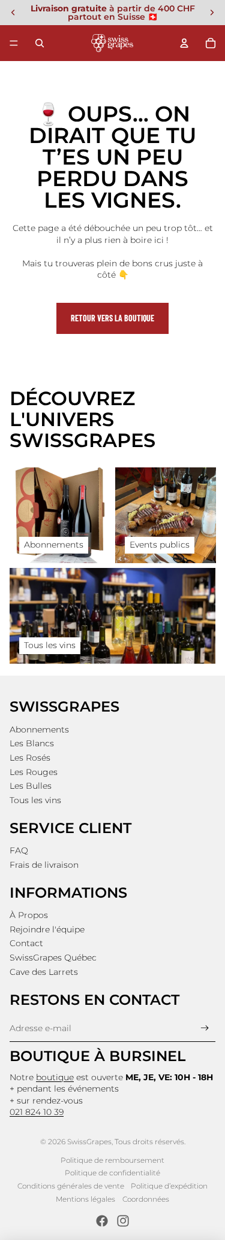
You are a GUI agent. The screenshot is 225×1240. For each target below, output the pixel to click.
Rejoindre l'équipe (47, 929)
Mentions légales (85, 1199)
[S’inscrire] (204, 1028)
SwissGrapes (89, 1141)
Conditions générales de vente (70, 1185)
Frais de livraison (44, 864)
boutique (55, 1077)
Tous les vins (35, 800)
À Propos (29, 915)
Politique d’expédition (169, 1185)
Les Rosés (30, 757)
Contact (26, 943)
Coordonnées (145, 1199)
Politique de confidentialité (112, 1172)
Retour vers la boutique (112, 318)
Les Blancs (32, 743)
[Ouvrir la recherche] (39, 43)
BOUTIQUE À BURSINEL (97, 1056)
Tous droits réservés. (150, 1141)
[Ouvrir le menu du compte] (184, 43)
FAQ (19, 850)
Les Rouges (34, 772)
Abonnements (39, 729)
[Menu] (14, 43)
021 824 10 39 (37, 1112)
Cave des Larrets (44, 972)
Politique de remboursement (112, 1160)
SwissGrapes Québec (53, 957)
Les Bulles (31, 785)
